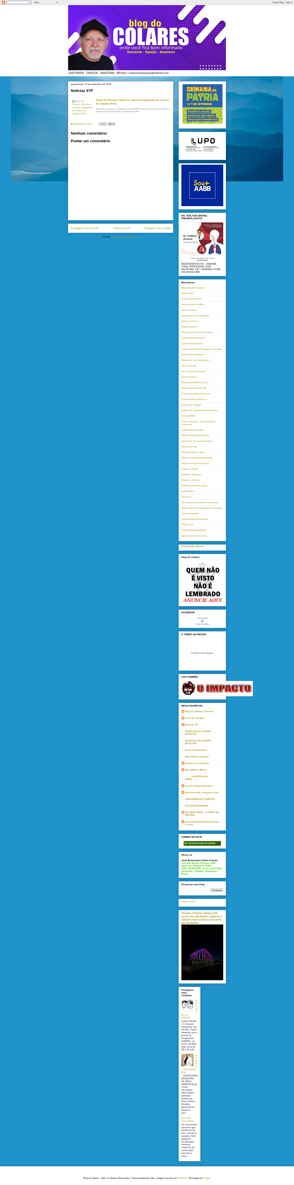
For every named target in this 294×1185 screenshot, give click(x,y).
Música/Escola (189, 446)
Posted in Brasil (189, 469)
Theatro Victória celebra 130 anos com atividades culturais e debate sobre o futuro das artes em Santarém (201, 918)
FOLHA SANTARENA (196, 805)
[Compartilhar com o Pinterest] (113, 124)
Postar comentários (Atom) (125, 237)
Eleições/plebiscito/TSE (193, 388)
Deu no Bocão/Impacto (193, 371)
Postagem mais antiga (157, 228)
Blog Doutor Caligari (197, 756)
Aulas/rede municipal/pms (195, 315)
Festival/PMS (188, 415)
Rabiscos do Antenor (197, 763)
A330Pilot (182, 1178)
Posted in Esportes (191, 474)
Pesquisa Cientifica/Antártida (196, 457)
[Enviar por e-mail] (100, 124)
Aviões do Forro (190, 321)
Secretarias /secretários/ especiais (199, 502)
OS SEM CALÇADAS (187, 1119)
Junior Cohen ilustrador (199, 785)
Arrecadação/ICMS (191, 298)
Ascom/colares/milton (192, 304)
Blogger (206, 1178)
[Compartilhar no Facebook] (110, 124)
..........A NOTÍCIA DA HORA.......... (196, 778)
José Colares (202, 618)
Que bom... (187, 496)
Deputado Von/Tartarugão (195, 360)
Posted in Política (190, 480)
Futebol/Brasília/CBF (192, 430)
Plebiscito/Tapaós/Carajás (195, 463)
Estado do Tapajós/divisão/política (199, 410)
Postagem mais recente (85, 228)
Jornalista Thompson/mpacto (197, 441)
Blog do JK (191, 724)
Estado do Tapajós (191, 404)
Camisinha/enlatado (192, 343)
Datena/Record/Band (192, 354)
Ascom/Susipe (189, 310)
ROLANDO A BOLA (196, 769)
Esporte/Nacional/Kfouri (194, 399)
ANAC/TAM (187, 293)
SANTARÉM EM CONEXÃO (200, 799)
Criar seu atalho (202, 624)
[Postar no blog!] (103, 124)
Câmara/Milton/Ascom (193, 337)
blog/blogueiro (189, 326)
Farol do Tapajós (195, 718)
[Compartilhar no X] (107, 124)
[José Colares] (202, 621)
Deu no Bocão (189, 365)
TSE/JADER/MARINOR (193, 530)
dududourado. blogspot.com (201, 792)
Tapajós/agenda (190, 513)
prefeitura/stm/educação (194, 485)
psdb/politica (188, 491)
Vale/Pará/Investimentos (194, 535)
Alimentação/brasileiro (193, 287)
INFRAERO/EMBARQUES (195, 435)
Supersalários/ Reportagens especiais (201, 508)
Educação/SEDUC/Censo (195, 382)
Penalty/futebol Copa (192, 452)
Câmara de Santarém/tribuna (197, 332)
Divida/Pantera (189, 377)
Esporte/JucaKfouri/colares (195, 393)
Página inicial (121, 228)
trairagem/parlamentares (194, 519)
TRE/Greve (187, 524)
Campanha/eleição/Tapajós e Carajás (201, 349)
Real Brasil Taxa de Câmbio (202, 843)
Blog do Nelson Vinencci (199, 711)
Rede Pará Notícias (196, 750)
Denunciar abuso (192, 546)
